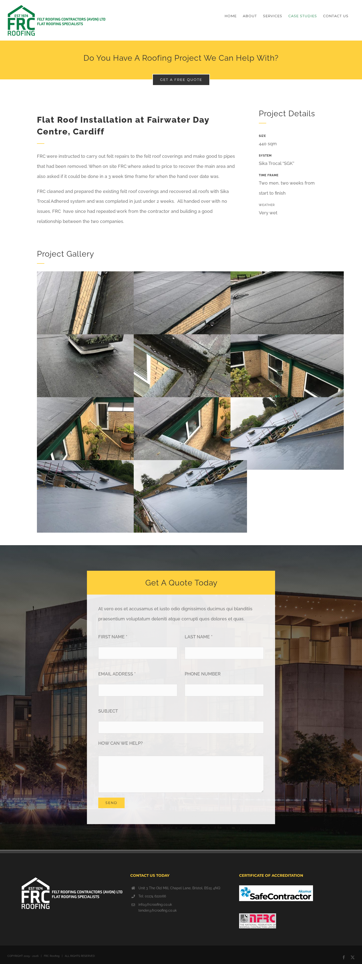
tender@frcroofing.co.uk (157, 910)
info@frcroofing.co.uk (155, 904)
